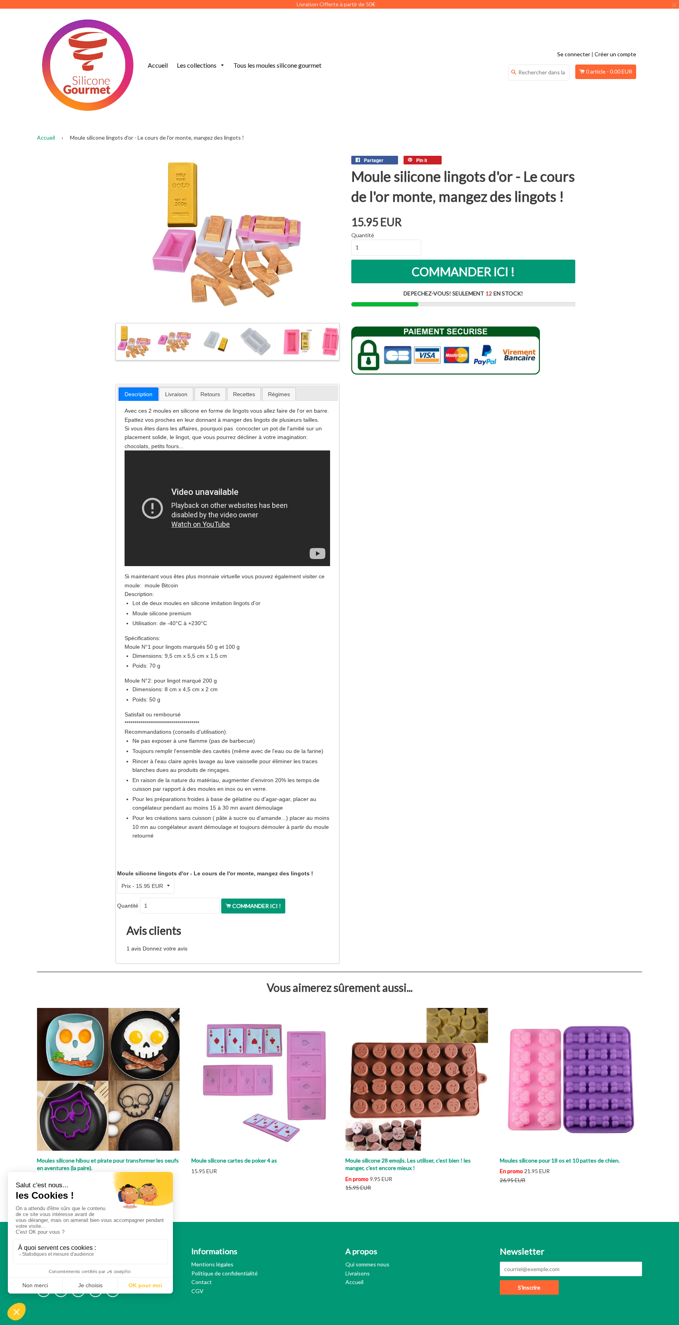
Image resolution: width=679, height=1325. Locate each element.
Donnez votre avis (165, 948)
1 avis (134, 948)
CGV (197, 1291)
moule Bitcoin (161, 585)
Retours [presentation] (210, 394)
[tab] (138, 394)
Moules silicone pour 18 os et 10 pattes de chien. (560, 1160)
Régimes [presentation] (279, 394)
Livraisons (357, 1273)
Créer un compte (615, 54)
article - (609, 71)
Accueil (158, 65)
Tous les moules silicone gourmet (277, 65)
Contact (201, 1282)
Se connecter (573, 54)
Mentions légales (212, 1264)
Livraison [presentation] (176, 394)
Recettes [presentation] (244, 394)
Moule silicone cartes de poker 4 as (234, 1160)
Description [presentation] (138, 394)
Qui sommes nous (367, 1264)
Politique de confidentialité (224, 1273)
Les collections (197, 65)
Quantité (127, 905)
